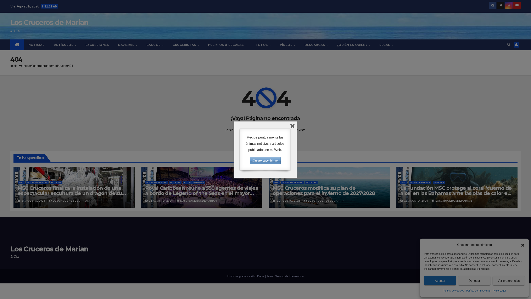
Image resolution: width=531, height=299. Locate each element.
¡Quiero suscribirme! (265, 160)
